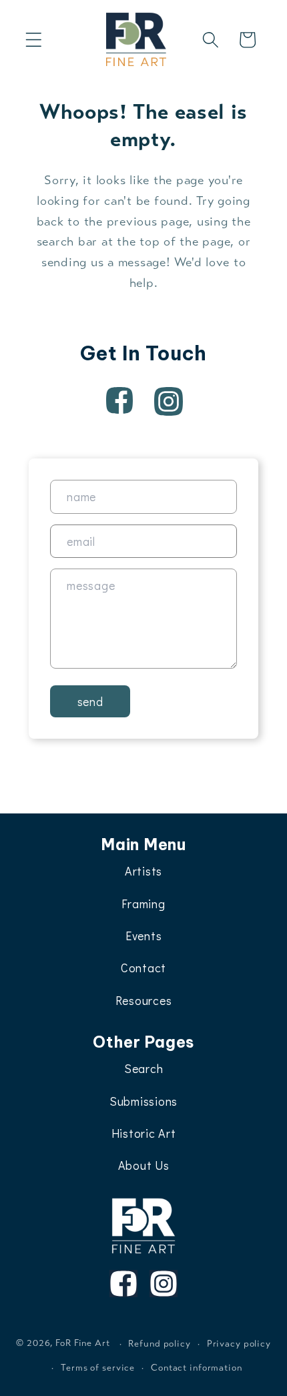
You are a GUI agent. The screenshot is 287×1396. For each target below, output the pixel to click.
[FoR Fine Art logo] (144, 1225)
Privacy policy (239, 1343)
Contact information (196, 1367)
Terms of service (98, 1367)
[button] (33, 39)
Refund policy (159, 1343)
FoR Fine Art (82, 1343)
